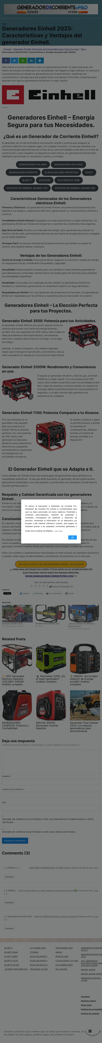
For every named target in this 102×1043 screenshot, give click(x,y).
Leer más (58, 531)
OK (72, 537)
